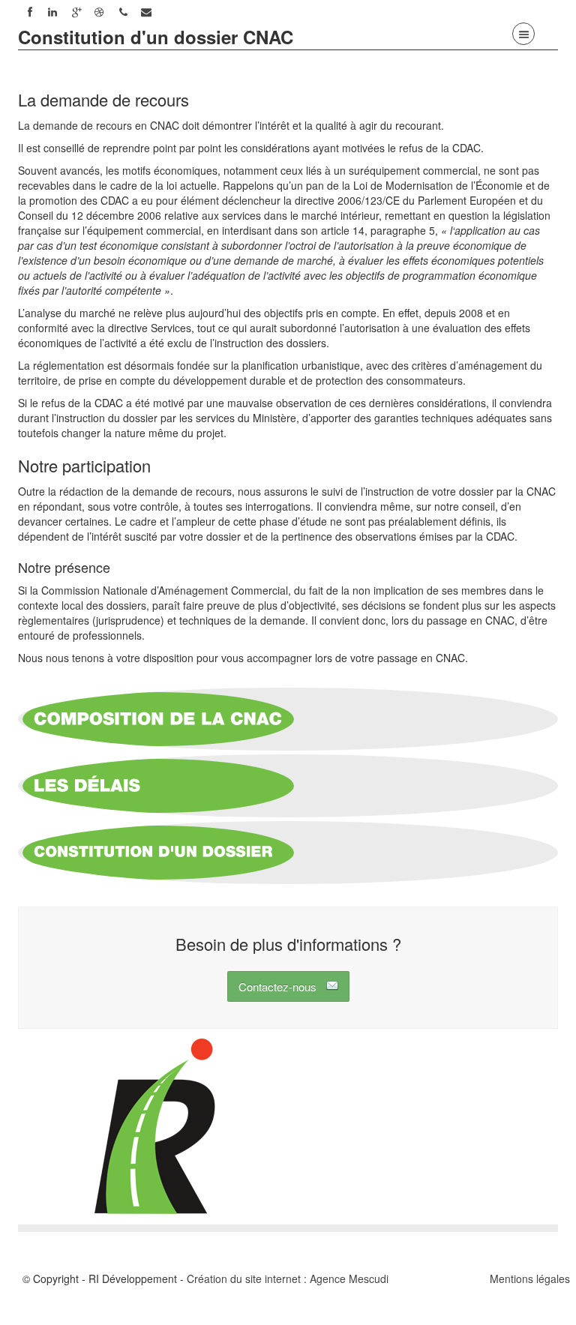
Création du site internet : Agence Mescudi (287, 1278)
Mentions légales (530, 1278)
